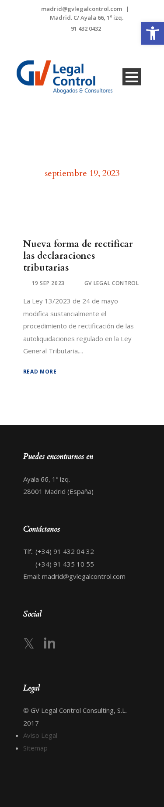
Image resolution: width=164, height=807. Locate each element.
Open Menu (131, 76)
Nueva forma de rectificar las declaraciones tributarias (78, 256)
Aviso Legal (40, 735)
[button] (152, 33)
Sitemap (35, 748)
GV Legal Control (111, 283)
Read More (40, 371)
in (49, 643)
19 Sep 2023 (48, 283)
